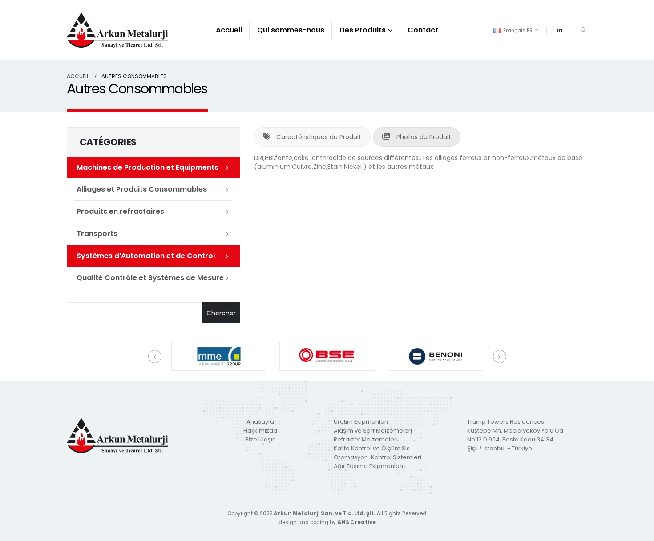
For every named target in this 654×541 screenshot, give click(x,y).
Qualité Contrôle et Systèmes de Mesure (150, 278)
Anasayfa (260, 421)
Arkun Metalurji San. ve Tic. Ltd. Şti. (324, 513)
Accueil (229, 30)
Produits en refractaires (120, 211)
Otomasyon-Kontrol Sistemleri (377, 457)
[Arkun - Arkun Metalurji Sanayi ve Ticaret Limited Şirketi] (117, 30)
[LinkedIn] (559, 30)
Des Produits (362, 30)
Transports (97, 233)
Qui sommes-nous (290, 30)
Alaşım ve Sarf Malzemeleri (373, 430)
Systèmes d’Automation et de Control (146, 256)
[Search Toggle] (583, 30)
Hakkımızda (260, 430)
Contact (423, 30)
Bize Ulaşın (260, 439)
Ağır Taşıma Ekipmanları (368, 466)
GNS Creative (356, 522)
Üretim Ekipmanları (361, 421)
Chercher (221, 313)
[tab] (312, 137)
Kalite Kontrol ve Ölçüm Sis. (372, 448)
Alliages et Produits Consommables (142, 189)
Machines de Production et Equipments (147, 167)
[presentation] (154, 356)
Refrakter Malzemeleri (366, 439)
